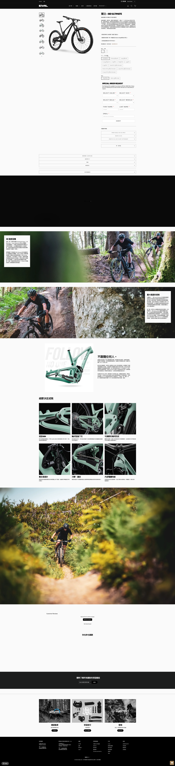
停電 (102, 51)
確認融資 (94, 749)
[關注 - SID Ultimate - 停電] (49, 663)
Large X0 (127, 61)
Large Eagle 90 (124, 58)
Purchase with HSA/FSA (97, 751)
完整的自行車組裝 (96, 743)
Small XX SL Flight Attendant (116, 65)
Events (109, 743)
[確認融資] (54, 711)
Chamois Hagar (118, 37)
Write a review (87, 619)
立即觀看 (44, 222)
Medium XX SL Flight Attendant (109, 68)
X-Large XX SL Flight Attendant (109, 72)
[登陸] (120, 711)
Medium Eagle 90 (114, 58)
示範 (44, 1)
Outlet (79, 749)
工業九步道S (105, 78)
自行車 (71, 5)
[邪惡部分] (87, 711)
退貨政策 (94, 747)
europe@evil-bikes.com (63, 749)
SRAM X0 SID (118, 135)
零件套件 (80, 747)
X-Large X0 (104, 65)
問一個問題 (118, 145)
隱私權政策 (110, 749)
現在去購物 (87, 730)
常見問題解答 (87, 172)
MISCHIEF (102, 5)
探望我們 (120, 730)
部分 (82, 5)
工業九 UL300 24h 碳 (114, 78)
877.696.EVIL (44, 746)
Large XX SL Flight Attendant (124, 68)
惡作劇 (95, 5)
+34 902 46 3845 (64, 748)
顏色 (103, 48)
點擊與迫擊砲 (110, 745)
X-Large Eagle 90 (106, 61)
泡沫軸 (106, 51)
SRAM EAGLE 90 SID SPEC (119, 132)
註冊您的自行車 (126, 743)
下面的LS (116, 34)
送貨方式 (94, 745)
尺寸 (104, 55)
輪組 (102, 75)
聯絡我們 (124, 747)
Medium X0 (120, 61)
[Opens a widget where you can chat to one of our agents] (5, 763)
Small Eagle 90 (105, 58)
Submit (118, 121)
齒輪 (77, 5)
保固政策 (124, 745)
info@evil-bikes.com (42, 748)
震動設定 (87, 165)
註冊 (104, 40)
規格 (88, 162)
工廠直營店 (89, 5)
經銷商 (109, 751)
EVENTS (40, 1)
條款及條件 (110, 747)
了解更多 (54, 730)
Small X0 (114, 61)
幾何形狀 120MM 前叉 (87, 155)
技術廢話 (124, 749)
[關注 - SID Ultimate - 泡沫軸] (51, 663)
